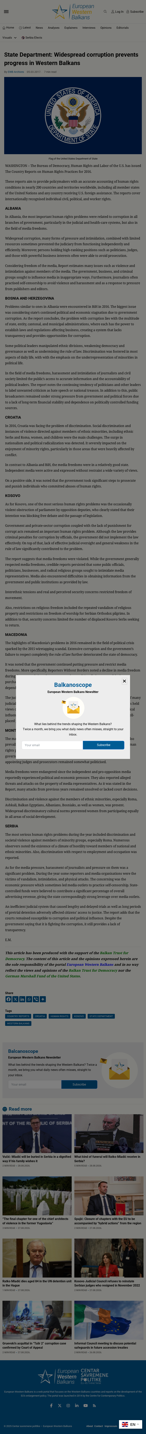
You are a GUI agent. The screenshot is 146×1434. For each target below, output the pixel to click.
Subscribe (103, 745)
